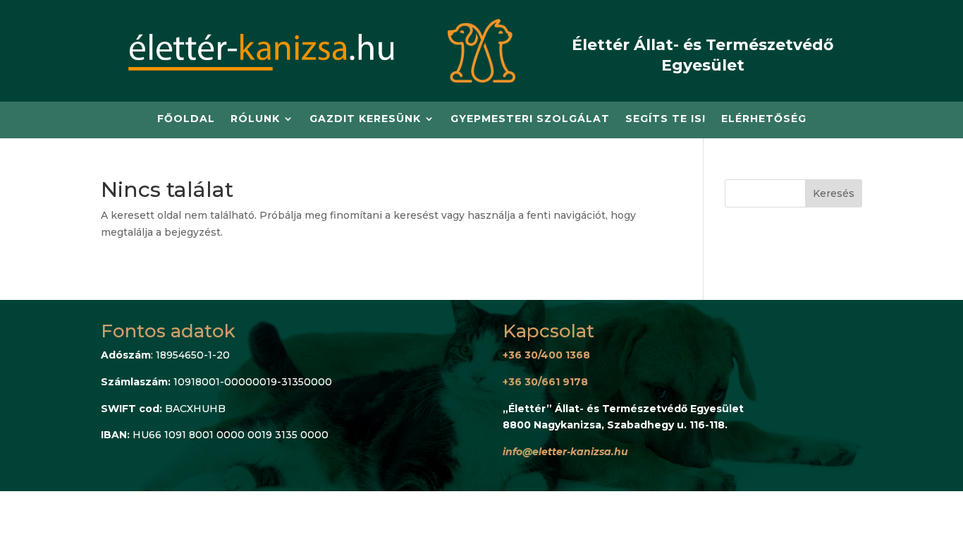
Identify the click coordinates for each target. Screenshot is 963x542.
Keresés (833, 193)
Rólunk (255, 119)
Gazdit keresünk (365, 119)
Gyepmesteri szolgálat (530, 119)
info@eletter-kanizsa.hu (565, 451)
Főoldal (186, 119)
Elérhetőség (763, 119)
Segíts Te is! (665, 119)
